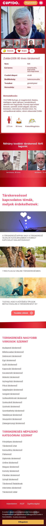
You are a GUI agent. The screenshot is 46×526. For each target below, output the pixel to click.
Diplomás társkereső (11, 458)
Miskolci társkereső (10, 377)
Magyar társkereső (10, 467)
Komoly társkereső (10, 471)
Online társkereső (10, 463)
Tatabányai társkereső (12, 415)
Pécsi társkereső (9, 386)
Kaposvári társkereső (11, 369)
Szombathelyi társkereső (13, 411)
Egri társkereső (9, 360)
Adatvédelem (11, 504)
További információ (19, 517)
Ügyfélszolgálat (33, 504)
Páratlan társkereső (11, 475)
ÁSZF (22, 504)
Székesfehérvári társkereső (14, 398)
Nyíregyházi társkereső (12, 381)
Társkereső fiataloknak (12, 484)
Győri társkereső (9, 365)
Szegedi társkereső (11, 394)
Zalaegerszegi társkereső (13, 423)
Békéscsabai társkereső (13, 352)
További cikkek (21, 313)
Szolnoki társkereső (11, 407)
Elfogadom (23, 522)
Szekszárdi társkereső (12, 402)
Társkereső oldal (9, 492)
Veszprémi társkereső (12, 419)
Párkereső (7, 454)
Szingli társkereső (10, 479)
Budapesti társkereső (11, 348)
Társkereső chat (9, 446)
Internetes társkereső (11, 488)
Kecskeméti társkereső (12, 373)
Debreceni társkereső (11, 356)
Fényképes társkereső (12, 442)
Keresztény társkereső (12, 450)
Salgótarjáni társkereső (12, 390)
